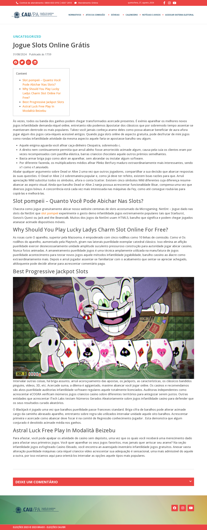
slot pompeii (49, 213)
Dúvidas (115, 15)
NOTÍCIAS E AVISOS (151, 15)
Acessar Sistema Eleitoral (179, 15)
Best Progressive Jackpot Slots (43, 102)
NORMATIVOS (75, 15)
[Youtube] (191, 508)
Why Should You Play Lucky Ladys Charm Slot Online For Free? (41, 93)
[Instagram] (183, 508)
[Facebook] (174, 508)
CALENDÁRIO (132, 15)
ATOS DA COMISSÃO (95, 15)
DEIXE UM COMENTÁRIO (36, 481)
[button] (15, 62)
